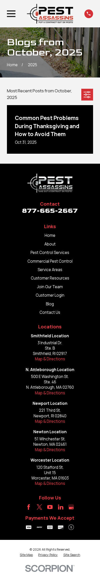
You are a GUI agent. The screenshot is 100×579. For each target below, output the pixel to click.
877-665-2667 (50, 211)
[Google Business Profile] (71, 507)
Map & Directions (50, 359)
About (50, 244)
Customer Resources (50, 278)
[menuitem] (26, 555)
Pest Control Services (50, 252)
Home (50, 235)
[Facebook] (28, 507)
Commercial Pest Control (50, 261)
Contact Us (49, 312)
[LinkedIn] (60, 507)
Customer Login (50, 295)
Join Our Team (50, 287)
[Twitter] (39, 507)
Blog (50, 304)
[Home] (50, 14)
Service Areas (50, 269)
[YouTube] (50, 507)
